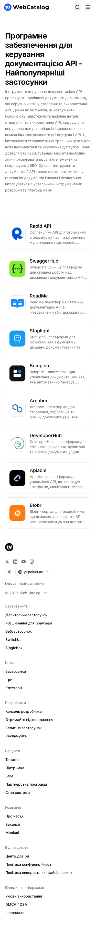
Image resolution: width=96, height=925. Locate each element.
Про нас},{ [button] (14, 816)
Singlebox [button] (14, 647)
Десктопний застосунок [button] (26, 615)
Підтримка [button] (14, 768)
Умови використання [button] (23, 896)
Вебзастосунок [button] (18, 631)
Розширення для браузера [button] (28, 623)
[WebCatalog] (9, 547)
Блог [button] (9, 776)
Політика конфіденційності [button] (28, 864)
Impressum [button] (14, 912)
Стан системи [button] (17, 792)
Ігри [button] (8, 679)
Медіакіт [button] (13, 832)
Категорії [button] (13, 688)
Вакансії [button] (12, 824)
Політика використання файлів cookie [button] (38, 872)
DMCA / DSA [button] (16, 904)
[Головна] (26, 7)
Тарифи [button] (11, 759)
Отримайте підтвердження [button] (29, 719)
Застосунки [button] (15, 671)
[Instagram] (32, 562)
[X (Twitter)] (7, 562)
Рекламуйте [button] (16, 736)
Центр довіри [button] (17, 856)
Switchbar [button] (14, 639)
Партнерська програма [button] (26, 784)
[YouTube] (24, 562)
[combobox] (33, 572)
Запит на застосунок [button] (23, 728)
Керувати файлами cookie (24, 583)
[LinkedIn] (15, 562)
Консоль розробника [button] (23, 711)
